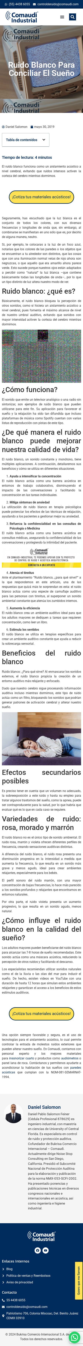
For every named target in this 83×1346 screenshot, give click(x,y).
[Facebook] (38, 1250)
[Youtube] (45, 1250)
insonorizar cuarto (21, 1058)
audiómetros (69, 1058)
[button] (62, 17)
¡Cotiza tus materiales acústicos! (41, 197)
